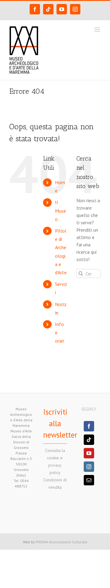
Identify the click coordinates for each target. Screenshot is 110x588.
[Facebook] (89, 426)
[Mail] (89, 480)
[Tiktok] (89, 439)
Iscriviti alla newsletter (60, 423)
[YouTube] (89, 453)
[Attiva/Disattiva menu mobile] (97, 29)
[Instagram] (89, 466)
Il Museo (60, 210)
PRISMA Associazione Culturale (61, 542)
